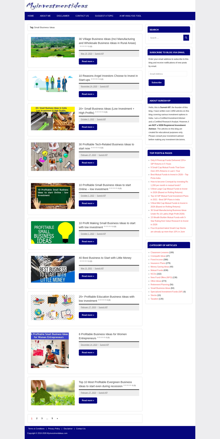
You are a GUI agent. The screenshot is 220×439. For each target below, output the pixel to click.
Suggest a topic (104, 16)
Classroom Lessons (160, 252)
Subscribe (157, 82)
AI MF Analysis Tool (130, 16)
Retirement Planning (160, 284)
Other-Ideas (156, 281)
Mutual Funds (157, 270)
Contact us (82, 16)
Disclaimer (63, 16)
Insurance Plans (158, 263)
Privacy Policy (54, 429)
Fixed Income (157, 260)
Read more (87, 61)
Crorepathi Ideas (158, 256)
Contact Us (81, 429)
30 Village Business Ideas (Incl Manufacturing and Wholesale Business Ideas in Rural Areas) (107, 42)
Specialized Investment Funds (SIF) (167, 292)
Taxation (154, 299)
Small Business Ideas (160, 288)
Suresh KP (99, 54)
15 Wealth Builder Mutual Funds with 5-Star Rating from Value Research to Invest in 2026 (169, 221)
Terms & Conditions (36, 429)
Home (31, 16)
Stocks (154, 295)
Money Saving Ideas (160, 267)
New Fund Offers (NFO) (161, 277)
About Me (45, 16)
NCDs (153, 274)
